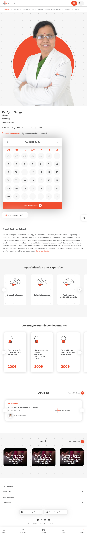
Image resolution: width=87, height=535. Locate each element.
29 (57, 188)
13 (41, 172)
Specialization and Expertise (24, 9)
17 (16, 180)
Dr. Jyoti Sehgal (21, 415)
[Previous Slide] (4, 290)
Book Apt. (44, 532)
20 (40, 180)
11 (24, 172)
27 (40, 188)
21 (49, 180)
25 (24, 188)
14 (49, 172)
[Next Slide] (80, 290)
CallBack (82, 532)
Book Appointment (31, 205)
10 (16, 172)
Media (77, 9)
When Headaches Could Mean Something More (22, 409)
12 (33, 172)
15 (57, 172)
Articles (67, 9)
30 (8, 196)
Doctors (23, 532)
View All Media (74, 441)
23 (8, 188)
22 (57, 180)
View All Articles (74, 393)
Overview (6, 9)
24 (16, 188)
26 (32, 188)
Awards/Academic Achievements (49, 9)
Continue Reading (43, 251)
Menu (3, 532)
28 (49, 188)
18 (24, 180)
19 (33, 180)
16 (8, 180)
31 (16, 196)
